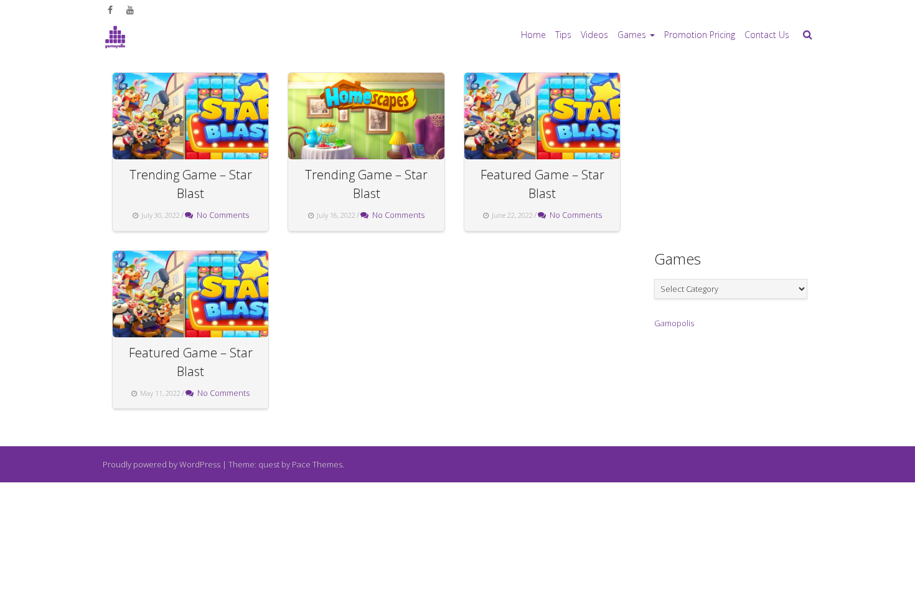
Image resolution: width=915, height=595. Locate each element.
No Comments (221, 214)
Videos (594, 34)
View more (190, 116)
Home (533, 34)
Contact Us (766, 34)
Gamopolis (674, 323)
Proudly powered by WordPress (161, 464)
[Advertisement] (747, 150)
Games (631, 34)
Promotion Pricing (699, 34)
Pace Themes (317, 464)
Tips (563, 34)
